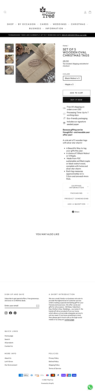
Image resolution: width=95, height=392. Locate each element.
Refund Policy (54, 361)
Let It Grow (9, 361)
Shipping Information (76, 187)
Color (66, 74)
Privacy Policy (54, 358)
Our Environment (11, 365)
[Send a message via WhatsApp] (90, 387)
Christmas (78, 24)
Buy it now (76, 100)
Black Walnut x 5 (72, 78)
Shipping (76, 64)
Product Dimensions (76, 199)
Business (35, 28)
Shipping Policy (54, 365)
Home (65, 46)
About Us (8, 358)
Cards (44, 24)
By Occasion (27, 24)
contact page (69, 319)
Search (7, 339)
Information (54, 28)
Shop (11, 24)
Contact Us (9, 346)
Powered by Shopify (47, 383)
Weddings (60, 24)
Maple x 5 (69, 84)
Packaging (77, 193)
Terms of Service (55, 368)
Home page (9, 336)
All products (9, 343)
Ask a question (76, 204)
